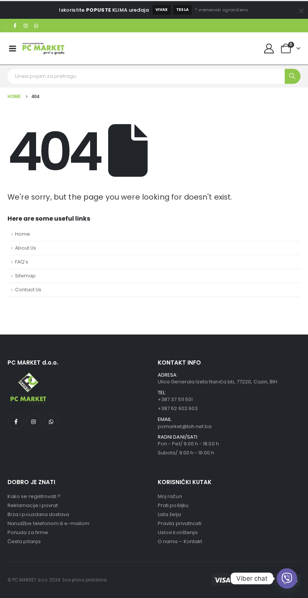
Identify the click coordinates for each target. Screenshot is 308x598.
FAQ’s (21, 262)
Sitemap (25, 276)
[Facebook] (15, 26)
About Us (25, 248)
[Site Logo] (43, 48)
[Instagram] (26, 26)
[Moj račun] (269, 48)
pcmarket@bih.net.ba (184, 426)
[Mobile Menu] (12, 48)
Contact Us (28, 289)
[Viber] (287, 578)
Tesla (182, 9)
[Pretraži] (292, 76)
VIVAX (162, 9)
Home (22, 234)
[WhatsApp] (36, 26)
